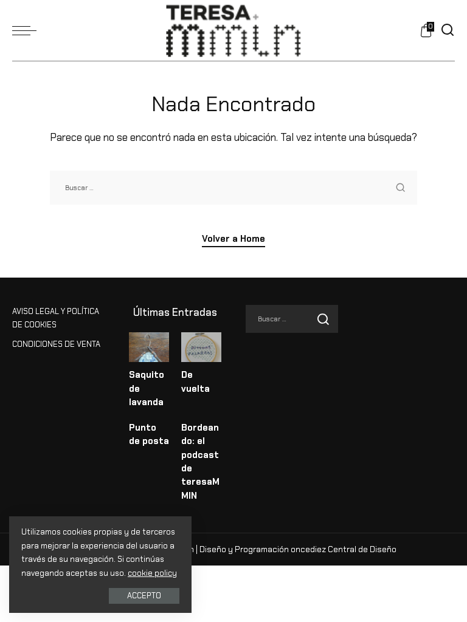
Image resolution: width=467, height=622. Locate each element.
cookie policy (152, 573)
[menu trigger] (27, 30)
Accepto (144, 595)
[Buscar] (447, 30)
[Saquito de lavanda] (149, 347)
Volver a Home (233, 239)
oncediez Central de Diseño (343, 549)
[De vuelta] (201, 347)
